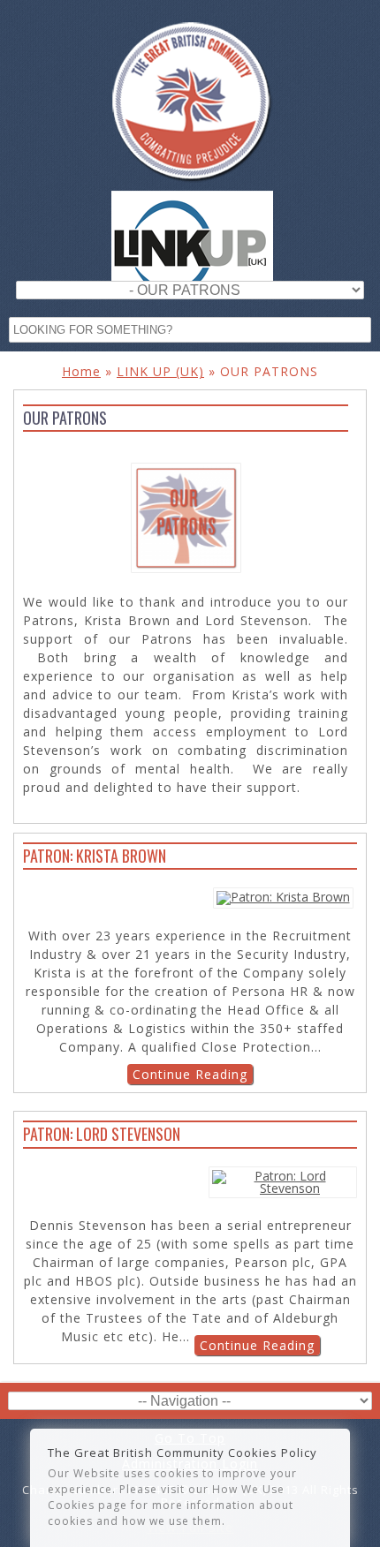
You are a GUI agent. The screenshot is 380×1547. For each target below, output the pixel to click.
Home (81, 371)
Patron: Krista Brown (94, 855)
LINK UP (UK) (160, 371)
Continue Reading (190, 1074)
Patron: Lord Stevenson (101, 1133)
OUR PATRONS (334, 437)
